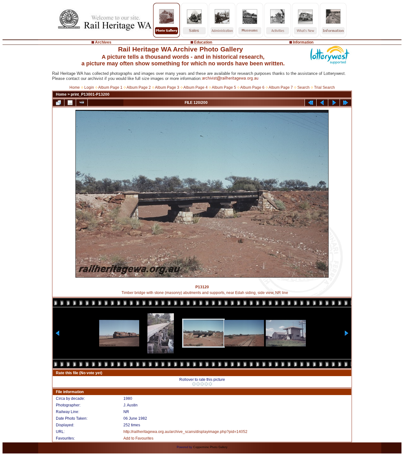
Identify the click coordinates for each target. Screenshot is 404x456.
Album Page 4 (195, 87)
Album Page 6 (252, 87)
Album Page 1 (110, 87)
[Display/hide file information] (70, 102)
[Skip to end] (345, 102)
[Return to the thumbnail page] (58, 102)
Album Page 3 (167, 87)
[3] (202, 384)
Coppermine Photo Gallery (210, 447)
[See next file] (334, 102)
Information (303, 42)
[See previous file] (322, 102)
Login (89, 87)
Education (203, 42)
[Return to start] (310, 102)
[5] (210, 384)
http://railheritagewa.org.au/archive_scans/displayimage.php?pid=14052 (185, 431)
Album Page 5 (224, 87)
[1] (194, 384)
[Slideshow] (81, 102)
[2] (198, 384)
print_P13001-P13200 (90, 94)
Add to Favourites (138, 438)
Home (74, 87)
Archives (103, 42)
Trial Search (324, 87)
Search (303, 87)
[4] (206, 384)
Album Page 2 (139, 87)
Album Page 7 (281, 87)
